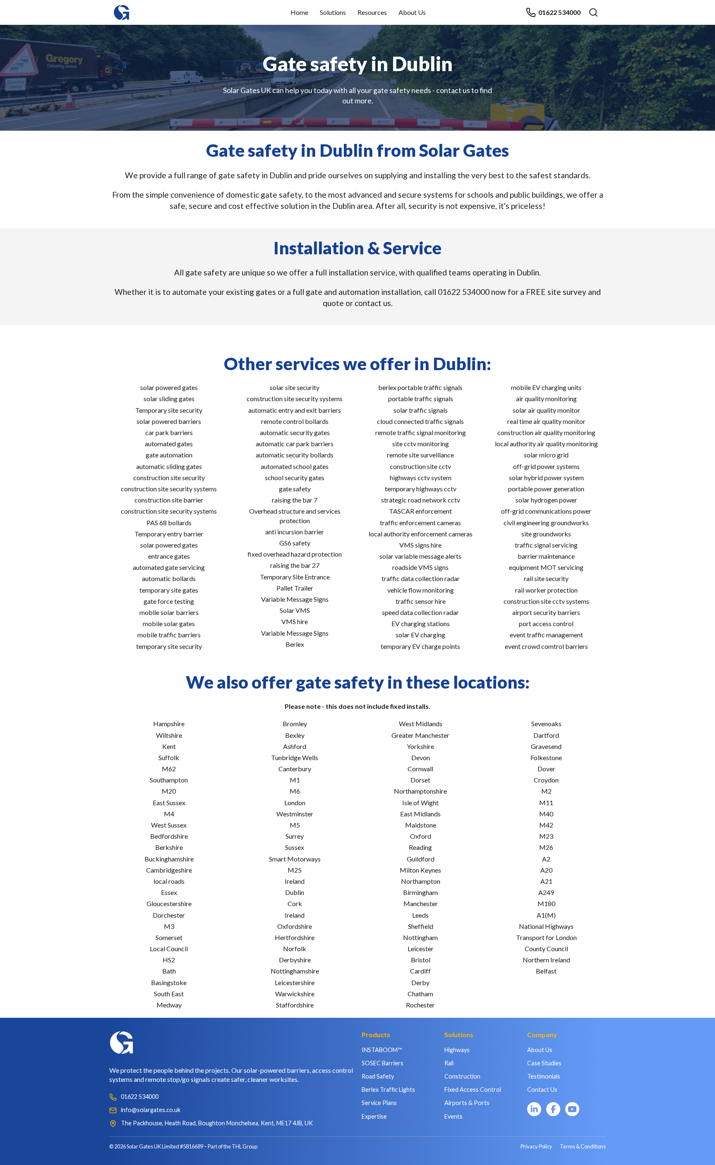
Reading (420, 847)
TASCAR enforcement (420, 511)
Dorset (420, 780)
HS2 (169, 960)
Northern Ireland (546, 960)
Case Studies (544, 1063)
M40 (546, 814)
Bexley (295, 735)
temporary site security (169, 646)
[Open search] (593, 12)
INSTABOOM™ (382, 1049)
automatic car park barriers (295, 443)
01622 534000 (559, 12)
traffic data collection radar (420, 578)
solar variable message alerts (420, 556)
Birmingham (420, 892)
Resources (372, 12)
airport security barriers (546, 612)
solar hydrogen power (546, 500)
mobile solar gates (169, 623)
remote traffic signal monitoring (420, 432)
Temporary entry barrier (168, 534)
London (294, 802)
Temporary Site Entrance (295, 577)
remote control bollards (295, 421)
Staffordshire (295, 1005)
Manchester (420, 903)
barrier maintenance (546, 556)
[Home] (121, 8)
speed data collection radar (420, 612)
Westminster (294, 814)
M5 (295, 825)
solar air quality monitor (546, 410)
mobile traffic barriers (169, 635)
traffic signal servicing (546, 545)
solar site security (294, 387)
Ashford (294, 746)
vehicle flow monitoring (420, 590)
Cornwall (420, 769)
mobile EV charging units (546, 387)
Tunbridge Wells (294, 757)
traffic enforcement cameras (420, 522)
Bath (169, 971)
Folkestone (546, 757)
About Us (412, 12)
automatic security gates (295, 432)
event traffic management (546, 635)
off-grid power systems (546, 466)
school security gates (294, 477)
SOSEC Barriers (382, 1063)
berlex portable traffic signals (420, 387)
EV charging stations (420, 623)
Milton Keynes (420, 870)
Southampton (169, 780)
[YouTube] (572, 1109)
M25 (295, 870)
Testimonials (543, 1076)
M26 (546, 847)
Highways (457, 1049)
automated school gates (295, 466)
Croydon (546, 780)
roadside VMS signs (420, 567)
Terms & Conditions (583, 1146)
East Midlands (420, 814)
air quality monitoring (546, 398)
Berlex (295, 644)
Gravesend (546, 746)
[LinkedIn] (534, 1109)
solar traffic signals (420, 410)
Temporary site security (168, 410)
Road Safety (378, 1076)
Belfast (546, 971)
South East (169, 994)
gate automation (169, 455)
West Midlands (420, 723)
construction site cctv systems (546, 601)
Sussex (294, 847)
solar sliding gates (169, 398)
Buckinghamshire (169, 859)
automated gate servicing (169, 567)
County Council (546, 948)
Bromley (295, 723)
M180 (546, 903)
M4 (169, 814)
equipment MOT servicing (546, 567)
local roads (169, 881)
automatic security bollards (295, 455)
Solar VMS (295, 610)
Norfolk (294, 948)
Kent (169, 746)
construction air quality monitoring (546, 432)
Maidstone (420, 825)
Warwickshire (294, 994)
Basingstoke (169, 982)
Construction (462, 1076)
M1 (295, 780)
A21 (546, 881)
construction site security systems (169, 489)
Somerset (169, 937)
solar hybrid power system (546, 477)
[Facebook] (553, 1109)
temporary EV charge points (420, 646)
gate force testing (169, 601)
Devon (420, 757)
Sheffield (420, 926)
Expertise (374, 1116)
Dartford (546, 735)
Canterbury (294, 769)
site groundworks (546, 534)
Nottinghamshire (295, 971)
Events (453, 1116)
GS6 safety (294, 543)
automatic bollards (169, 578)
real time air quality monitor (546, 421)
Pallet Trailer (294, 588)
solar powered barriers (169, 421)
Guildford (420, 859)
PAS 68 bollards (169, 522)
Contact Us (542, 1089)
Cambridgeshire (169, 870)
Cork (295, 903)
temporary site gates (168, 590)
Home (299, 12)
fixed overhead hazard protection (294, 554)
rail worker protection (546, 590)
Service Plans (379, 1102)
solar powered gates (169, 387)
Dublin (294, 892)
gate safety (295, 489)
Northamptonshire (420, 791)
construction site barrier (168, 500)
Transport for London (546, 937)
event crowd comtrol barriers (546, 646)
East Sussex (169, 802)
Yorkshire (420, 746)
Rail (448, 1063)
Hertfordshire (294, 937)
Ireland (295, 881)
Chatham (420, 994)
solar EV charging (420, 635)
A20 (546, 870)
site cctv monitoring (420, 443)
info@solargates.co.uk (150, 1109)
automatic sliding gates (169, 466)
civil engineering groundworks (546, 522)
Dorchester (169, 915)
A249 (546, 892)
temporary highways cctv (420, 489)
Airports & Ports (466, 1102)
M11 (546, 802)
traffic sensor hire (421, 601)
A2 (546, 859)
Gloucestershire (169, 903)
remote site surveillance (420, 455)
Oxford (420, 836)
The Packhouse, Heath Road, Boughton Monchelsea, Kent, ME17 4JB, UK (217, 1123)
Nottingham (420, 937)
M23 (546, 836)
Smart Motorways (295, 859)
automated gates (169, 443)
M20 (169, 791)
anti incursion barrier (294, 532)
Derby (420, 982)
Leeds (420, 915)
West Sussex (169, 825)
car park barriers (169, 432)
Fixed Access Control (472, 1089)
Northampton (420, 881)
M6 (295, 791)
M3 (169, 926)
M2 (546, 791)
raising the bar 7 (294, 500)
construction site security (169, 477)
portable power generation (546, 489)
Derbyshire (295, 960)
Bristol (420, 960)
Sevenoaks (546, 723)
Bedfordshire (169, 836)
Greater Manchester (420, 735)
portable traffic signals (420, 398)
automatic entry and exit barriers (294, 410)
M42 (546, 825)
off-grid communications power (546, 511)
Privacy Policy (536, 1146)
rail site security (546, 578)
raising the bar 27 (294, 565)
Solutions (333, 12)
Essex (169, 892)
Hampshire (169, 723)
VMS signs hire (420, 545)
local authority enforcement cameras (421, 534)
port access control (546, 623)
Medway (169, 1005)
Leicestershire (294, 982)
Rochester (420, 1005)
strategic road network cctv (420, 500)
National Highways (546, 926)
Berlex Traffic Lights (388, 1089)
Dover (546, 769)
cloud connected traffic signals (420, 421)
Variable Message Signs (295, 599)
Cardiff (420, 971)
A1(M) (546, 915)
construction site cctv (420, 466)
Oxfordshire (294, 926)
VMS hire (294, 621)
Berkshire (169, 847)
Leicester (421, 948)
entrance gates (169, 556)
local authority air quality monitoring (546, 443)
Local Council (169, 948)
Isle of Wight (420, 802)
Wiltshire (169, 735)
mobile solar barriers (169, 612)
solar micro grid (546, 455)
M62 (169, 769)
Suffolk (168, 757)
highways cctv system (420, 477)
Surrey (295, 836)
